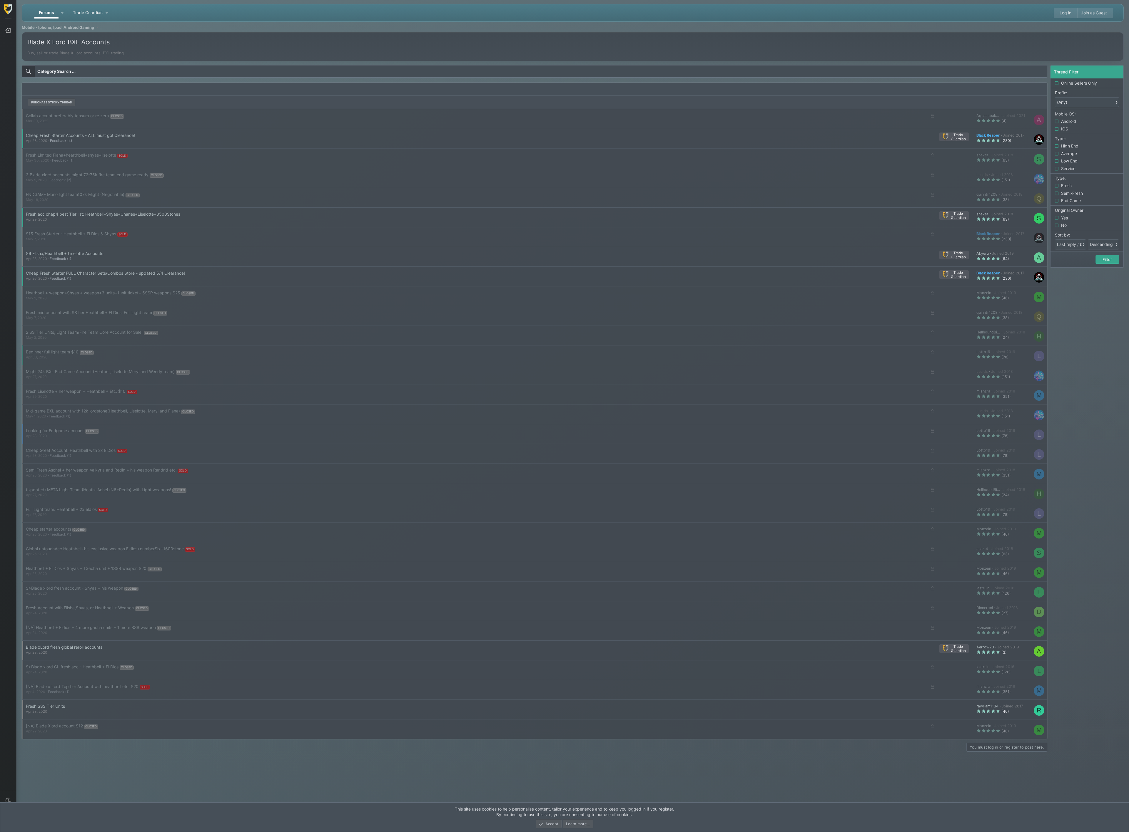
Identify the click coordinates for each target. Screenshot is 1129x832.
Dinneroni (984, 607)
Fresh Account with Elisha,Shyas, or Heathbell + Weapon (80, 607)
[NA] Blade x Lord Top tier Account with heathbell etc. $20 (82, 686)
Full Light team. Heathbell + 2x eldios (61, 509)
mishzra (983, 391)
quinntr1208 (987, 194)
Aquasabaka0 (988, 115)
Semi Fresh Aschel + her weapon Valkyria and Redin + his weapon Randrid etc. (101, 469)
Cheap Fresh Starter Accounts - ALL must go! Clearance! (80, 135)
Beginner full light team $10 (52, 351)
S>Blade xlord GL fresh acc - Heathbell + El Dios (72, 666)
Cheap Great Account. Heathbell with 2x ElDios (71, 450)
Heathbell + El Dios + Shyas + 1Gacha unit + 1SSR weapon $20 (86, 568)
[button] (8, 800)
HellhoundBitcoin (991, 332)
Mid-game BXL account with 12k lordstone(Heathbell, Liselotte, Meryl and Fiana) (103, 410)
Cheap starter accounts (48, 528)
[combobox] (534, 71)
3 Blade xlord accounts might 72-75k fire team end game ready (87, 174)
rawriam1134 (987, 706)
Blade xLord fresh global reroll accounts (64, 647)
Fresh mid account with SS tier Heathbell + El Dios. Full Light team (89, 312)
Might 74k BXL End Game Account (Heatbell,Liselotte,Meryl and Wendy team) (100, 371)
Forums (46, 12)
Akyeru (982, 253)
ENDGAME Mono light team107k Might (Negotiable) (75, 194)
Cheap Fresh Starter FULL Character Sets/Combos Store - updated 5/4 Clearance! (105, 273)
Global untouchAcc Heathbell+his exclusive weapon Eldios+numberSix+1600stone (105, 548)
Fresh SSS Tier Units (45, 706)
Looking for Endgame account (55, 430)
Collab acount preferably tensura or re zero (67, 115)
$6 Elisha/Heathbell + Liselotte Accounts (64, 253)
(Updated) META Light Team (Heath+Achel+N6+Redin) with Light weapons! (98, 489)
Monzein (983, 293)
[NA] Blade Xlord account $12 (54, 725)
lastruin (982, 588)
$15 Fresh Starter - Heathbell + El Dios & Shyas (71, 233)
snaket (982, 155)
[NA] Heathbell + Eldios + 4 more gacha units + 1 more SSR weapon (91, 627)
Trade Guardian (88, 12)
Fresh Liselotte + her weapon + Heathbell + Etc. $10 (76, 391)
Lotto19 (983, 352)
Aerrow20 (985, 647)
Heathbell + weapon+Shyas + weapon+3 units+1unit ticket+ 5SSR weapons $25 (103, 292)
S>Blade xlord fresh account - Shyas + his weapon (74, 588)
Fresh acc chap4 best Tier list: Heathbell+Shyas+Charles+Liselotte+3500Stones (103, 214)
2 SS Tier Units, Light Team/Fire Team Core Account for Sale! (84, 332)
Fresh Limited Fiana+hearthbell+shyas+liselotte (71, 154)
